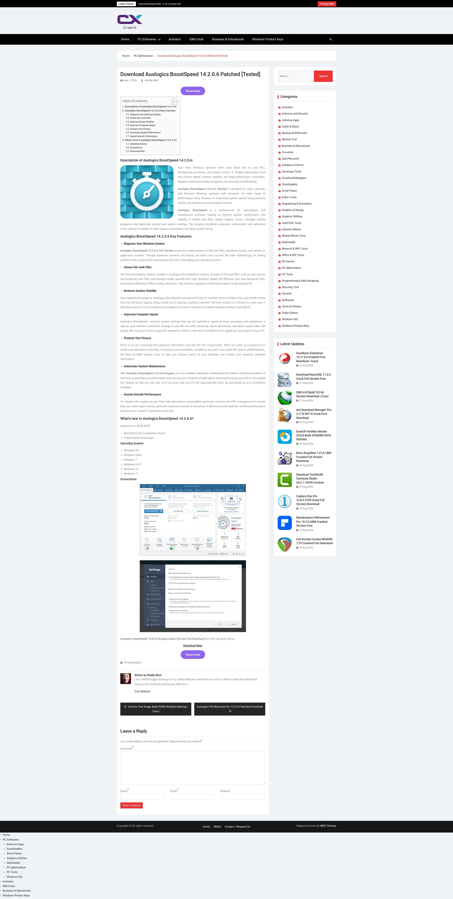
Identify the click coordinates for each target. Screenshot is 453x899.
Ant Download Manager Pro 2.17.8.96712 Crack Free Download (313, 414)
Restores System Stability (142, 122)
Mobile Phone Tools (294, 235)
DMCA (217, 826)
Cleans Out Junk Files (140, 118)
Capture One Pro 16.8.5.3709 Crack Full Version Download (310, 500)
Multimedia (288, 242)
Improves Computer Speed (142, 125)
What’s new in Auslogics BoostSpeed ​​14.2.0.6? (151, 140)
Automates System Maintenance (145, 132)
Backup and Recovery (294, 133)
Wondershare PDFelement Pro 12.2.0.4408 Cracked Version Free (313, 521)
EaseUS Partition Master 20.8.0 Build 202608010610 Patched (313, 435)
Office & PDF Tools (293, 255)
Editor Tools (289, 197)
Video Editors (290, 312)
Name (123, 791)
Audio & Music (290, 126)
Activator (175, 39)
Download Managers (294, 178)
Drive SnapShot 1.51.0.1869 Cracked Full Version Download (313, 457)
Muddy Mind (151, 80)
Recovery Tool (290, 287)
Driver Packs (289, 190)
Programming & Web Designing (300, 280)
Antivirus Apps (290, 120)
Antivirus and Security (295, 113)
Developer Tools (291, 171)
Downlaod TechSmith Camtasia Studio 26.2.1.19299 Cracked (310, 478)
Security (287, 293)
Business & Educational (227, 39)
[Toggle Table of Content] (173, 102)
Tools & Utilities (291, 306)
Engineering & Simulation (297, 203)
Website (225, 791)
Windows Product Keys (267, 39)
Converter (288, 152)
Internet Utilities (291, 229)
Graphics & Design (293, 210)
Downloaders (290, 184)
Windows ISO (290, 319)
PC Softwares (147, 39)
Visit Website (142, 691)
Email (173, 791)
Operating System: (138, 144)
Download (193, 91)
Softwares (288, 300)
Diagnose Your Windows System (145, 114)
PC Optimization (133, 662)
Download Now (137, 151)
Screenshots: (136, 147)
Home (125, 39)
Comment (126, 748)
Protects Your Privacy (140, 129)
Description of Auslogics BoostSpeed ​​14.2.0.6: (151, 106)
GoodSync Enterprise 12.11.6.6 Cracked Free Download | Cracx (311, 357)
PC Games (288, 261)
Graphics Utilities (292, 216)
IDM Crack (196, 39)
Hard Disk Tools (291, 223)
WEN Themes (328, 825)
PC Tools (287, 274)
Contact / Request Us (237, 826)
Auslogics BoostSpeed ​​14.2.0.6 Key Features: (150, 110)
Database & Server (293, 165)
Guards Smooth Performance (143, 136)
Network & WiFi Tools (295, 248)
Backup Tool (289, 139)
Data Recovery (290, 158)
